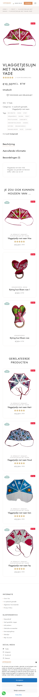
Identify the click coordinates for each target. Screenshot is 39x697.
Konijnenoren (17, 287)
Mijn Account (8, 638)
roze (21, 129)
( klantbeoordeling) (23, 77)
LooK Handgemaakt (12, 134)
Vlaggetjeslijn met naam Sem (19, 513)
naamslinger (13, 129)
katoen (10, 126)
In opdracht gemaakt (19, 107)
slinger (28, 129)
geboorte (23, 119)
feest (27, 116)
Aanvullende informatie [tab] (14, 150)
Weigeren (19, 685)
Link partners (7, 625)
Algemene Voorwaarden (11, 605)
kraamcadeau (20, 126)
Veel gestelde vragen (10, 622)
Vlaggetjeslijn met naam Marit (19, 407)
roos (19, 113)
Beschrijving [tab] (9, 144)
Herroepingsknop (9, 631)
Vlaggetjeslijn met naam (20, 109)
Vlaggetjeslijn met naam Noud (19, 460)
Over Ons (7, 598)
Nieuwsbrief (7, 619)
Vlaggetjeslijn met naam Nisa (19, 238)
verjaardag (12, 116)
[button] (36, 662)
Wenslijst (6, 635)
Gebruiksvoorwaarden (10, 628)
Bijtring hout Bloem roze (19, 338)
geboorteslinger (14, 123)
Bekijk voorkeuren (19, 690)
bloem (21, 116)
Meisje (25, 287)
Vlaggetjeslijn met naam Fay (19, 565)
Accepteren (19, 680)
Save (34, 23)
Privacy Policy (18, 695)
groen (25, 123)
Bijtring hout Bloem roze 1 (19, 289)
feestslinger (13, 119)
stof (25, 113)
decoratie (11, 113)
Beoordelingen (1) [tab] (11, 157)
